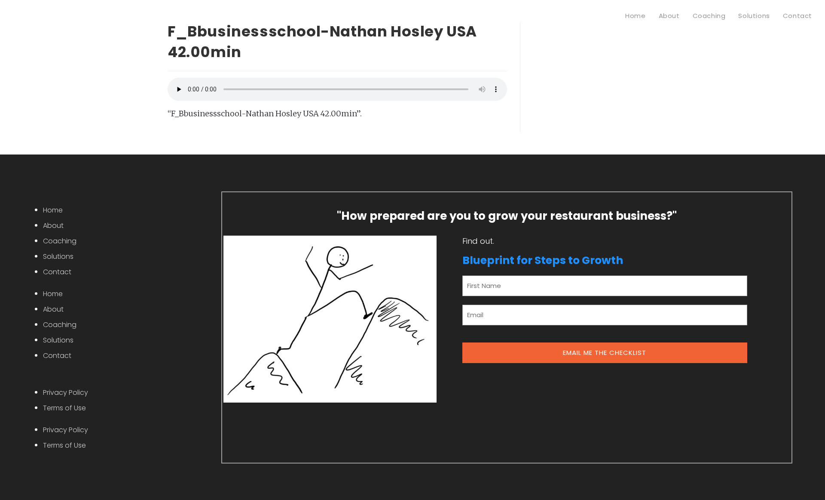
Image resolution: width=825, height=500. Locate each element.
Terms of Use (64, 408)
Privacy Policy (65, 392)
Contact (57, 272)
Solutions (58, 256)
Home (53, 210)
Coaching (59, 241)
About (53, 225)
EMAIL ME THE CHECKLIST (604, 352)
